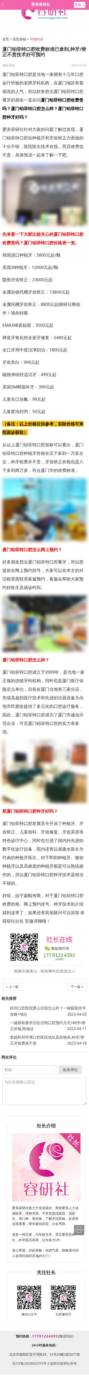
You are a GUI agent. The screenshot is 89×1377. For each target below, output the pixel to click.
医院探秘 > (21, 39)
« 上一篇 (12, 986)
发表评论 (70, 1069)
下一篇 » (76, 986)
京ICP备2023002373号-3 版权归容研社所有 (44, 1363)
